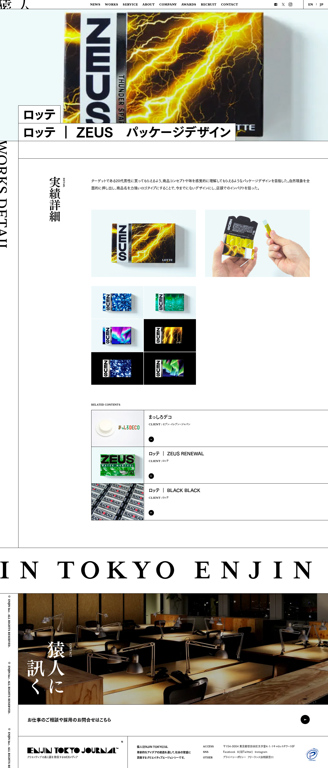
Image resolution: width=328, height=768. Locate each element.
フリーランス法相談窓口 (260, 757)
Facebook (229, 752)
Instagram (261, 752)
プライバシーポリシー (234, 757)
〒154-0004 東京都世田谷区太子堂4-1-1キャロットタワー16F (259, 746)
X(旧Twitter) (245, 752)
